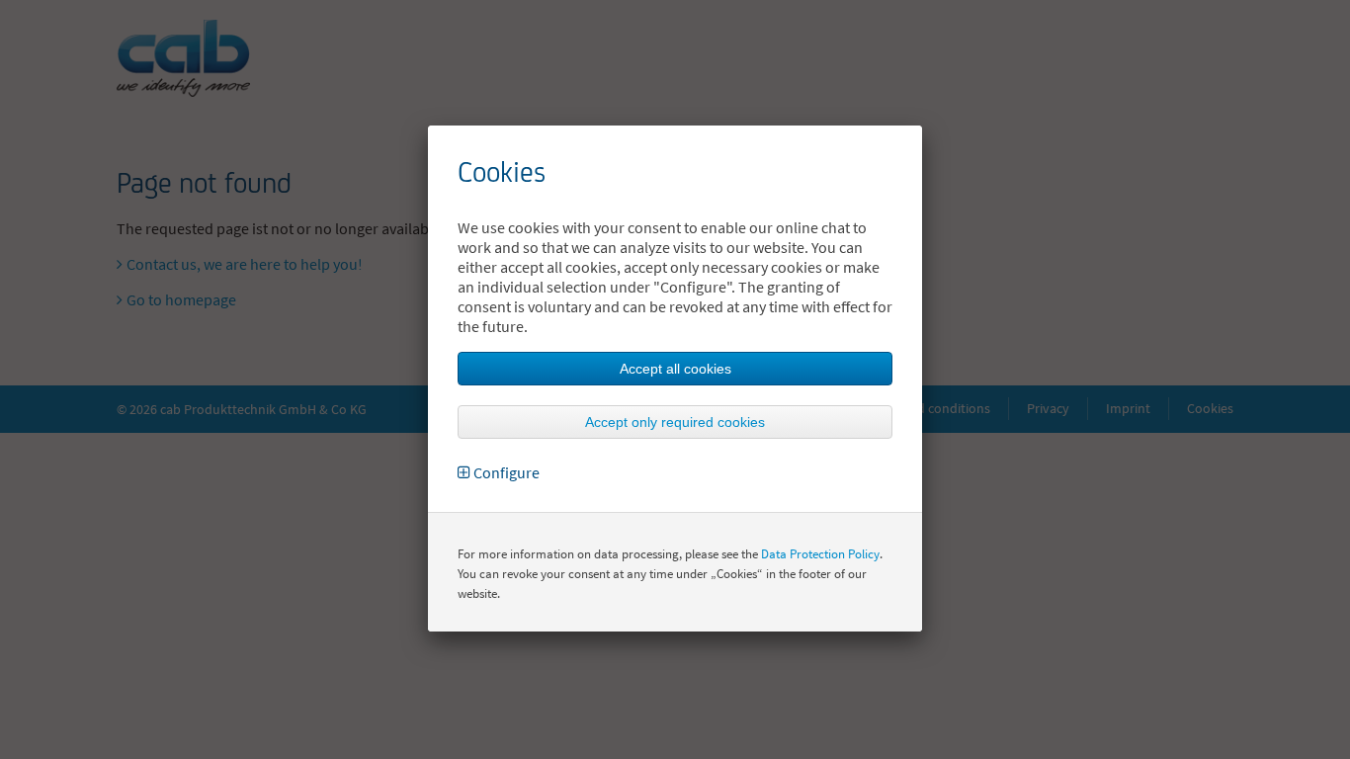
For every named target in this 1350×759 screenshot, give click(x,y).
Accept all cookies (675, 369)
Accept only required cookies (675, 422)
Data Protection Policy (820, 554)
